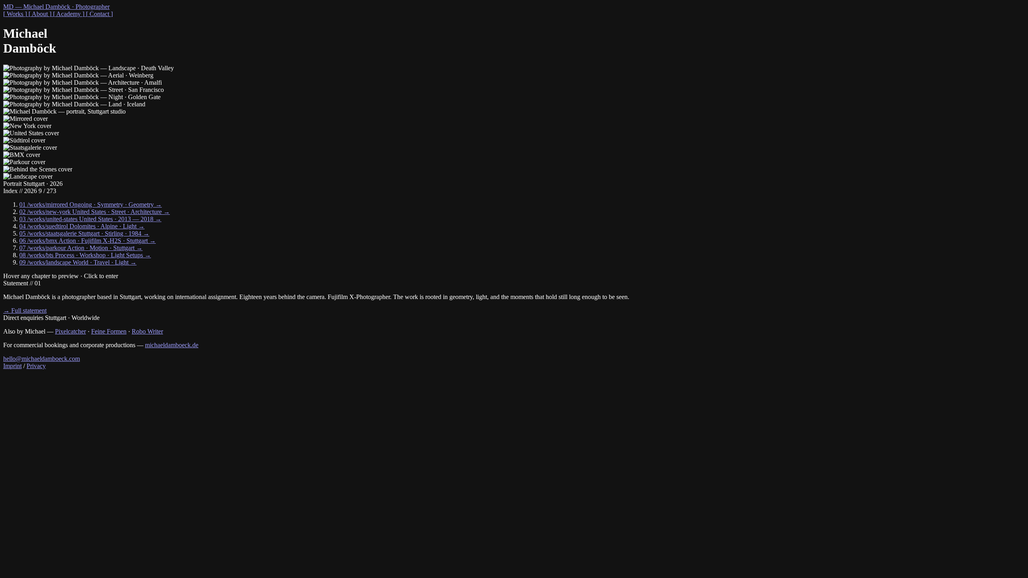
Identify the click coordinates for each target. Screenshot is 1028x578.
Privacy (36, 365)
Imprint (12, 365)
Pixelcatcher (70, 331)
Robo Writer (147, 331)
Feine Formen (108, 331)
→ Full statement (25, 310)
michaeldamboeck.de (171, 345)
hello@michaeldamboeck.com (41, 358)
